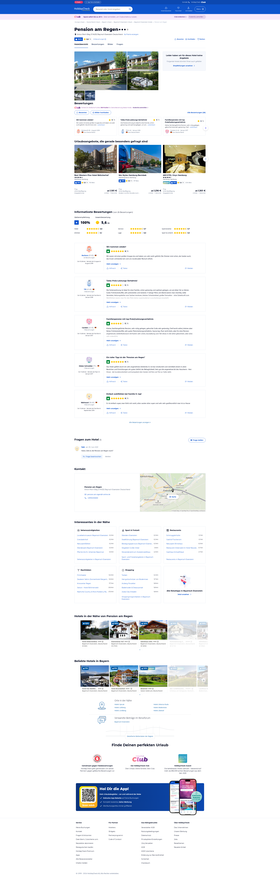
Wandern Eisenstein (129, 535)
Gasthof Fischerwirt (173, 540)
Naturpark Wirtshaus (174, 544)
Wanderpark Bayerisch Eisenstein (90, 548)
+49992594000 (93, 498)
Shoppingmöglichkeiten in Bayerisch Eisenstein (136, 598)
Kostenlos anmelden (196, 17)
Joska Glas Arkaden (129, 592)
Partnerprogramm (116, 835)
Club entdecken (179, 17)
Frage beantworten (93, 457)
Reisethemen (179, 843)
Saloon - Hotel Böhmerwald (87, 588)
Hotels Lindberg (120, 710)
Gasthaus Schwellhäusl (175, 552)
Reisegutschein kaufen (84, 847)
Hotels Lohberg (120, 707)
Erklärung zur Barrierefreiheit (152, 855)
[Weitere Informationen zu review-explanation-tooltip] (105, 39)
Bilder (110, 44)
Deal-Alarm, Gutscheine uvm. (87, 839)
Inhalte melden (81, 863)
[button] (100, 70)
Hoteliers (112, 827)
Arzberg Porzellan (128, 583)
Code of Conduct (115, 839)
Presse (176, 835)
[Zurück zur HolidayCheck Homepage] (82, 9)
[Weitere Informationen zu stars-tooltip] (127, 29)
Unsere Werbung (180, 831)
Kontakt (185, 2)
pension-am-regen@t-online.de (98, 494)
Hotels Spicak (119, 704)
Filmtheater (81, 575)
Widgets (112, 831)
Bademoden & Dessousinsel (132, 588)
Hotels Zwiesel (159, 710)
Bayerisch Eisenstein (122, 722)
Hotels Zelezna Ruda (161, 704)
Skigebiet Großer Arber (130, 548)
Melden (108, 456)
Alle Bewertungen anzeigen (139, 422)
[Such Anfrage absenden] (130, 9)
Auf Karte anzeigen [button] (131, 34)
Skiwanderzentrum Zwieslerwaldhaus (136, 552)
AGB (143, 847)
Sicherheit (145, 859)
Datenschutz (146, 835)
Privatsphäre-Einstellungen (151, 839)
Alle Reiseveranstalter (84, 859)
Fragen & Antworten (83, 835)
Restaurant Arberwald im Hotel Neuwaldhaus (182, 548)
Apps (78, 855)
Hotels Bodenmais (160, 707)
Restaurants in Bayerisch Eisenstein (180, 559)
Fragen (120, 44)
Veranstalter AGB (148, 827)
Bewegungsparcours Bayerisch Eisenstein (137, 544)
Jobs (176, 839)
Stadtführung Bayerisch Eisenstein (135, 540)
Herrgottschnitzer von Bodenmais (135, 579)
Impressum (145, 863)
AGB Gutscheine (147, 851)
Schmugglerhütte (173, 535)
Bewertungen (98, 44)
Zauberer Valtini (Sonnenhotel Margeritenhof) (92, 579)
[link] (166, 9)
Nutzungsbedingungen (150, 831)
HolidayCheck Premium (85, 851)
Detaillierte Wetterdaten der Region (140, 736)
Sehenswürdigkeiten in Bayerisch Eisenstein (94, 559)
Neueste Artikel (180, 847)
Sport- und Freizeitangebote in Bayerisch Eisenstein (137, 558)
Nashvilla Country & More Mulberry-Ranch (92, 592)
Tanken (124, 575)
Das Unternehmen (181, 827)
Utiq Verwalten (147, 843)
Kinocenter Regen (84, 583)
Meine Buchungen (83, 827)
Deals (77, 2)
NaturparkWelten (83, 544)
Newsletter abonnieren (84, 843)
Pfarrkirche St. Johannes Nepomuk (90, 552)
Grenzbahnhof (82, 540)
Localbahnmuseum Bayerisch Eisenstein (92, 535)
